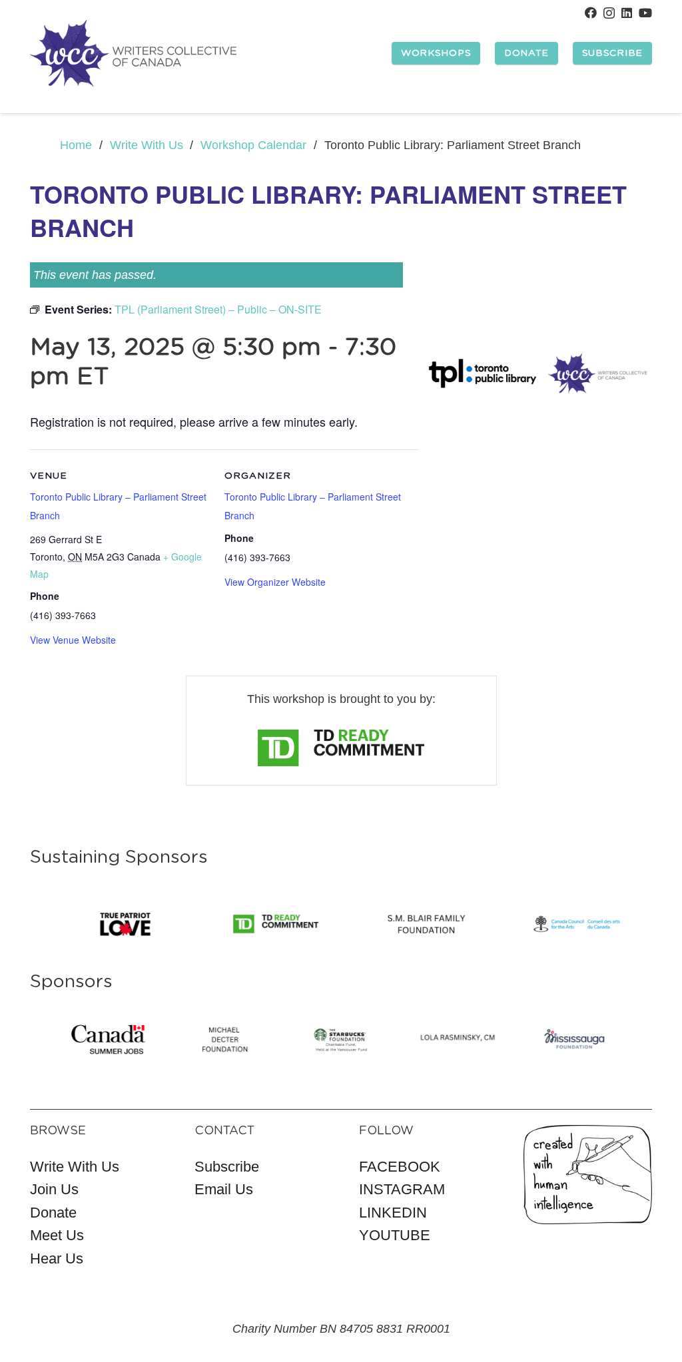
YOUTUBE (394, 1235)
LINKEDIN (393, 1212)
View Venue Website (73, 639)
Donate (53, 1212)
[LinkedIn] (626, 13)
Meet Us (57, 1235)
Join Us (54, 1189)
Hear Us (56, 1258)
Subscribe (226, 1166)
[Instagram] (609, 13)
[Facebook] (591, 13)
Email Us (223, 1189)
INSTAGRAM (402, 1189)
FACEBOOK (399, 1166)
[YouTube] (645, 13)
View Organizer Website (275, 581)
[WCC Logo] (133, 53)
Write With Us (74, 1166)
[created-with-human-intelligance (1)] (587, 1174)
